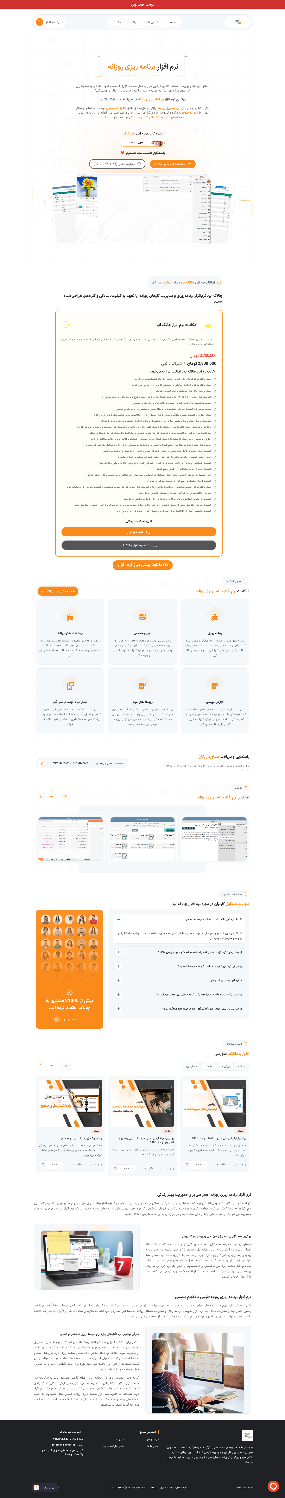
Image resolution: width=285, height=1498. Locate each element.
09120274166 (81, 763)
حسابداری (191, 1066)
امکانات (117, 22)
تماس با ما (151, 22)
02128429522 (60, 763)
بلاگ (133, 22)
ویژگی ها (226, 1066)
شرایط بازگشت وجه (113, 1446)
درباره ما (172, 22)
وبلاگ (241, 1066)
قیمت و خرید (152, 1439)
